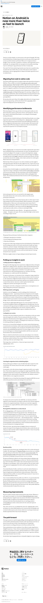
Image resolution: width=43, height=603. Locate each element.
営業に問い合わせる (21, 560)
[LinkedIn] (6, 52)
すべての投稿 (6, 12)
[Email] (10, 52)
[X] (4, 52)
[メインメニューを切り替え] (41, 6)
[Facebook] (8, 52)
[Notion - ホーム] (2, 6)
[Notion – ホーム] (21, 569)
